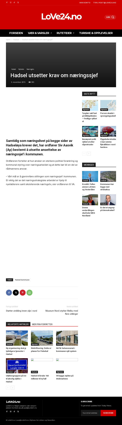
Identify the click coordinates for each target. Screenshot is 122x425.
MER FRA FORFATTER (42, 324)
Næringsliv (30, 69)
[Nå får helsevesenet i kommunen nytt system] (67, 338)
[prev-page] (8, 388)
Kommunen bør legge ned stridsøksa (107, 187)
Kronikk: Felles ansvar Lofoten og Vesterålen (88, 187)
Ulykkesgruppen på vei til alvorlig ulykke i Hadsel (16, 379)
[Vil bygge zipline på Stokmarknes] (67, 365)
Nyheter (21, 69)
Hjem (8, 39)
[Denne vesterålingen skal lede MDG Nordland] (90, 199)
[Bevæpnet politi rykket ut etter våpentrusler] (90, 131)
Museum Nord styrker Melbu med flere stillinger (62, 312)
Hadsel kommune (22, 280)
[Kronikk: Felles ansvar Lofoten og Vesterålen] (90, 176)
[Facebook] (7, 2)
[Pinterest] (23, 293)
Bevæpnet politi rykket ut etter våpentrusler (89, 142)
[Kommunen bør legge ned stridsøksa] (108, 176)
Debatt (85, 180)
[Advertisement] (42, 114)
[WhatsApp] (29, 293)
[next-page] (12, 388)
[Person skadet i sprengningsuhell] (108, 105)
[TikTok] (14, 2)
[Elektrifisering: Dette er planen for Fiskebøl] (42, 338)
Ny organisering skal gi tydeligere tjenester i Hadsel (16, 351)
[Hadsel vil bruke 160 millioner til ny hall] (42, 365)
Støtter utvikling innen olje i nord (21, 310)
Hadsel (16, 39)
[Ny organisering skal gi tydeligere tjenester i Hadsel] (17, 338)
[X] (18, 2)
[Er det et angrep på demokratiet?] (108, 199)
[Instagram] (10, 2)
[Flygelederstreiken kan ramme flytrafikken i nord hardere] (108, 131)
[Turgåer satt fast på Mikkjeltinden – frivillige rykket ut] (90, 105)
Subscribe (108, 413)
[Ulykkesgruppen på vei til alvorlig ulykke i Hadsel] (17, 365)
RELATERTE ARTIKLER (18, 324)
